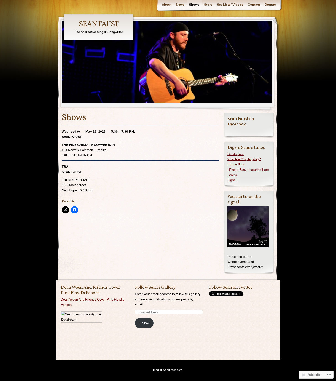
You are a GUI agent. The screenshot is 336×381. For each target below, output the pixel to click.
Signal (231, 180)
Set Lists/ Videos (230, 4)
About (166, 4)
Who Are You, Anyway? (244, 159)
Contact (254, 4)
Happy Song (236, 164)
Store (208, 4)
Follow (144, 323)
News (180, 4)
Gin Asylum (235, 154)
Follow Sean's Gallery (155, 287)
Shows (194, 4)
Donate (270, 4)
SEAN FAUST (99, 24)
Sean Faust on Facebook (240, 122)
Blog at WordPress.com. (168, 370)
